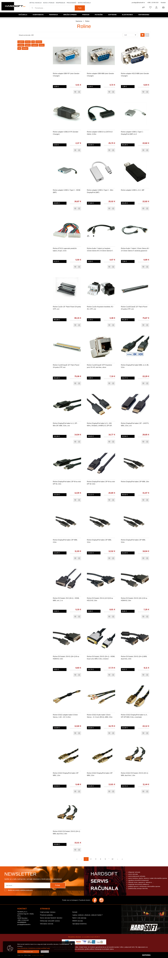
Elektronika (127, 14)
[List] (147, 35)
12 (112, 859)
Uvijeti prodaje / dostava (47, 912)
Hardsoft (104, 881)
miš (33, 42)
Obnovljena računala (46, 923)
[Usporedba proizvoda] (79, 92)
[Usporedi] (80, 43)
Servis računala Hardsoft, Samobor (51, 918)
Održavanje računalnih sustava (50, 921)
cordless (21, 45)
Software (112, 14)
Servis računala (84, 2)
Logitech (21, 42)
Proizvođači (71, 2)
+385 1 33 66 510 (152, 2)
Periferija (53, 14)
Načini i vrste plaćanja (79, 918)
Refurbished (143, 14)
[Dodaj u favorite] (80, 48)
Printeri (85, 14)
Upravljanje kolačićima (79, 923)
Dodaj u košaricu (64, 92)
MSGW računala (77, 921)
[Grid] (142, 35)
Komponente (38, 14)
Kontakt (163, 2)
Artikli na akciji (35, 2)
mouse (28, 42)
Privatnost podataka (46, 915)
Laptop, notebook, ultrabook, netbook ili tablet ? (87, 915)
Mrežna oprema (70, 14)
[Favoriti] (75, 92)
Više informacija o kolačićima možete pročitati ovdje (33, 948)
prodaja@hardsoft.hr (138, 2)
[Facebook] (95, 900)
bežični (28, 45)
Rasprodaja (60, 2)
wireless (38, 42)
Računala (23, 14)
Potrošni (99, 14)
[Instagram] (102, 900)
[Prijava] (156, 7)
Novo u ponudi (48, 2)
